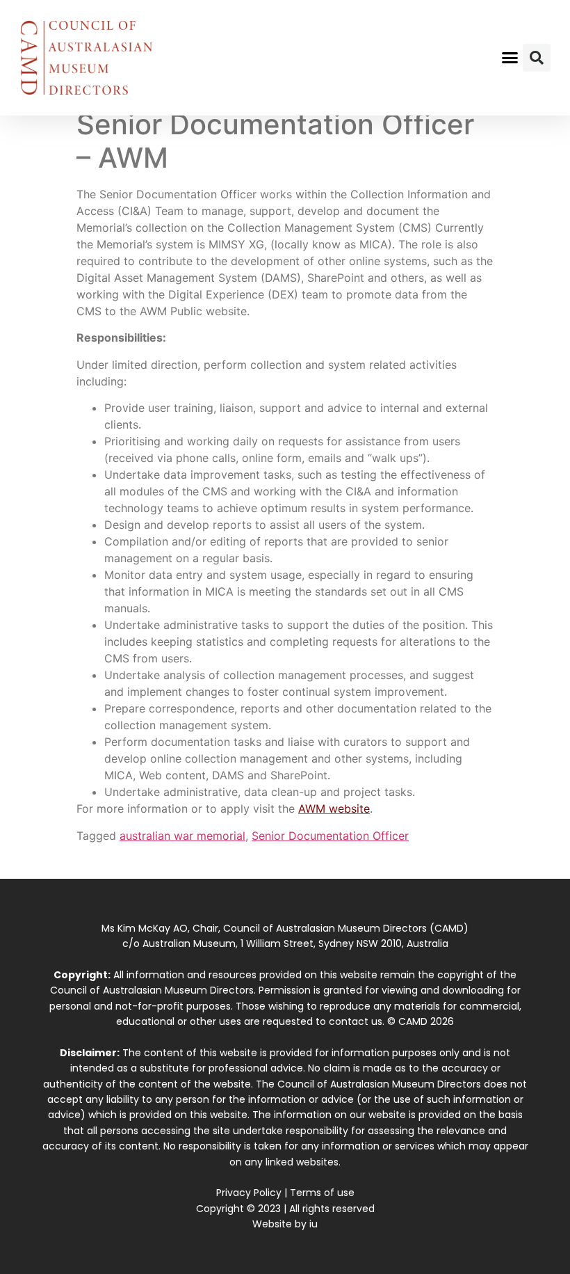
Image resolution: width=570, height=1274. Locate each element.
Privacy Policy (249, 1193)
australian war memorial (182, 836)
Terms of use (322, 1193)
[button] (510, 58)
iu (313, 1224)
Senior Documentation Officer (330, 836)
